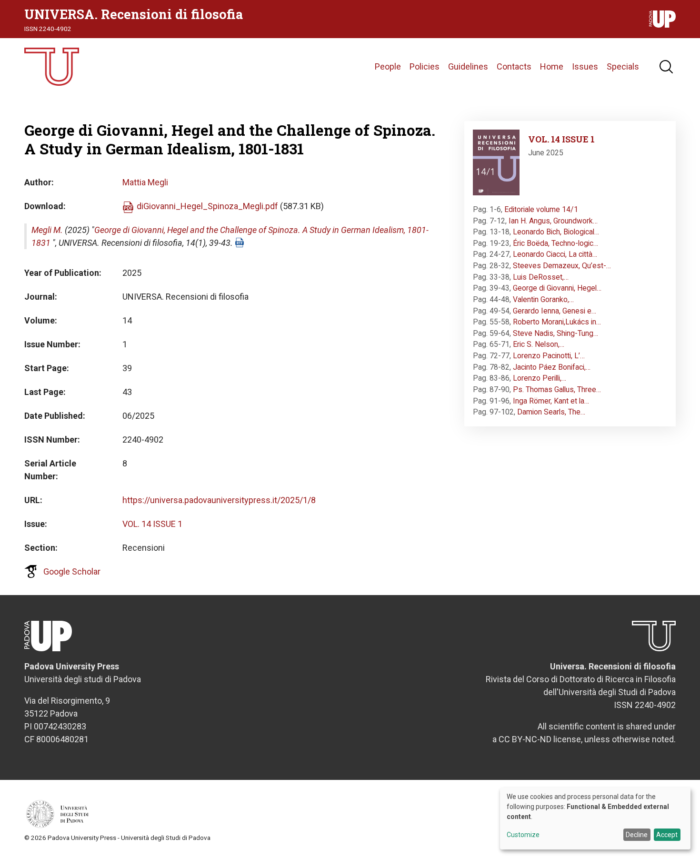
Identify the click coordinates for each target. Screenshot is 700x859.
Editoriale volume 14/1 (541, 209)
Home (551, 66)
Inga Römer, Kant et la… (551, 400)
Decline (637, 835)
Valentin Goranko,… (543, 299)
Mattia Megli (145, 182)
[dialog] (595, 818)
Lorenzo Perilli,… (539, 378)
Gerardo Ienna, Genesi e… (554, 310)
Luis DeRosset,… (541, 277)
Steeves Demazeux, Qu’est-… (562, 265)
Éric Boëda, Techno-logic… (555, 243)
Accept (667, 835)
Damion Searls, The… (551, 411)
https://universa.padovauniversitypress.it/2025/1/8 (219, 500)
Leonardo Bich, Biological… (556, 231)
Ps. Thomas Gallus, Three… (557, 389)
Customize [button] (523, 835)
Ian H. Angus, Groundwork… (553, 220)
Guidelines (468, 66)
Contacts (514, 66)
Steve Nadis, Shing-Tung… (555, 333)
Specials (623, 66)
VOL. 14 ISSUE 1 (152, 524)
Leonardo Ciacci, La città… (555, 254)
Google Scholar (71, 571)
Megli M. (47, 230)
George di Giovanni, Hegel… (557, 288)
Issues (585, 66)
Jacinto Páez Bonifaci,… (551, 367)
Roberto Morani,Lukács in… (557, 321)
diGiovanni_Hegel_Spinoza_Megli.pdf (207, 206)
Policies (425, 66)
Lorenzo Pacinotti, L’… (549, 355)
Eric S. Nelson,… (538, 344)
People (388, 66)
